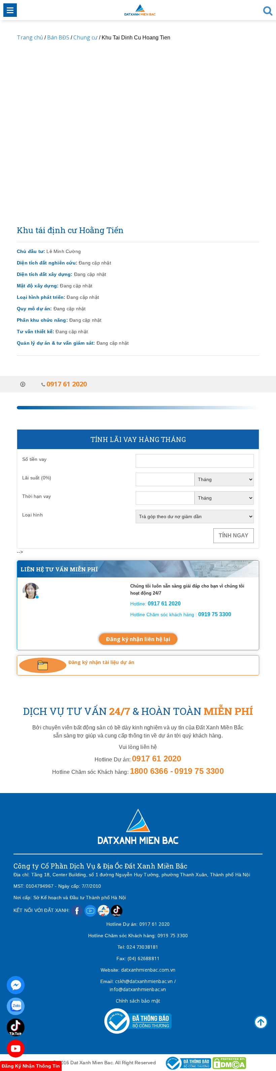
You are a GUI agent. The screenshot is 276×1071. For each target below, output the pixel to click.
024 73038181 (142, 947)
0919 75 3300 (173, 935)
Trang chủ (30, 37)
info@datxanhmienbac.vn (138, 989)
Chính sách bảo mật (138, 1001)
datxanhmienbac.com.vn (148, 970)
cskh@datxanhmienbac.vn (144, 981)
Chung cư (85, 37)
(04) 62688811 (144, 958)
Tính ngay (233, 535)
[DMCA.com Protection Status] (229, 1062)
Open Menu (10, 10)
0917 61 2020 (154, 924)
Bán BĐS (58, 37)
